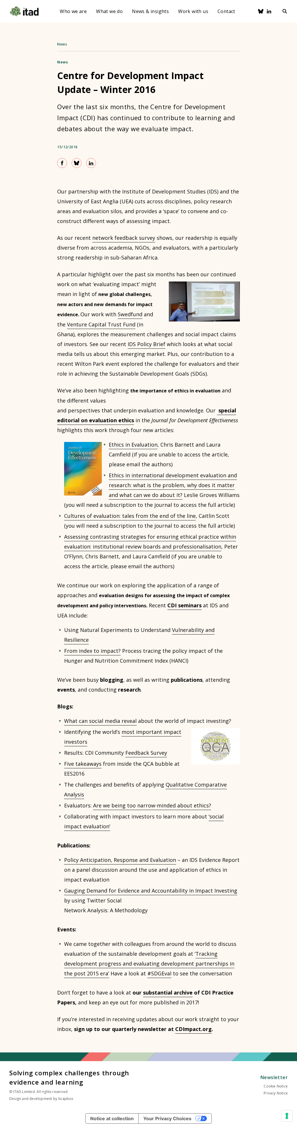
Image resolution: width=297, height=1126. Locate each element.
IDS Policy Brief (146, 344)
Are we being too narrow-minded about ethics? (152, 805)
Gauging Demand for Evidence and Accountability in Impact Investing (150, 890)
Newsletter (274, 1077)
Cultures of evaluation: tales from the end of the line (130, 515)
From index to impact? (92, 650)
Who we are (73, 11)
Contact (226, 11)
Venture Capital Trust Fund (101, 324)
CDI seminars (184, 605)
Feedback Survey (146, 752)
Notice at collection (112, 1118)
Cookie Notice (276, 1086)
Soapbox (65, 1098)
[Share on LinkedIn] (91, 163)
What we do (109, 11)
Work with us (193, 11)
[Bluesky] (260, 11)
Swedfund (130, 314)
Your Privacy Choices (167, 1118)
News (62, 44)
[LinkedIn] (269, 11)
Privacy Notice (276, 1093)
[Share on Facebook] (62, 163)
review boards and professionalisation (173, 546)
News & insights (150, 11)
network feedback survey (123, 237)
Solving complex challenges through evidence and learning (69, 1077)
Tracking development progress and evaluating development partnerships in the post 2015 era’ (149, 963)
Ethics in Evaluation (133, 444)
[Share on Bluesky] (77, 163)
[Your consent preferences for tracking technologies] (286, 1115)
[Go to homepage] (24, 11)
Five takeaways (83, 763)
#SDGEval (159, 973)
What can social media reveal (100, 720)
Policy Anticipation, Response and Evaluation (120, 859)
